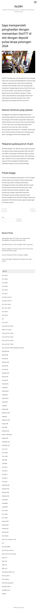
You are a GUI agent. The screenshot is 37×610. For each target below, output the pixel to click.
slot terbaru (5, 536)
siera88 (4, 593)
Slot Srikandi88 (6, 546)
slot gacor (5, 293)
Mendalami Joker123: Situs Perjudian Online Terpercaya (17, 244)
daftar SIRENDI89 (7, 434)
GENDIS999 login (29, 88)
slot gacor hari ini (7, 297)
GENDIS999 (5, 384)
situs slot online (6, 304)
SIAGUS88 (4, 387)
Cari (3, 217)
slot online (5, 275)
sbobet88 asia (6, 442)
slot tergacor (5, 579)
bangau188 (5, 409)
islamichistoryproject (8, 583)
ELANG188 (5, 358)
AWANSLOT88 (6, 413)
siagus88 (4, 405)
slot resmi (4, 449)
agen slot (4, 557)
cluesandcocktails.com (8, 572)
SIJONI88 (4, 427)
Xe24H (18, 6)
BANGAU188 (5, 351)
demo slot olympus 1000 (9, 539)
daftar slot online (7, 329)
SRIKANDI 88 (5, 485)
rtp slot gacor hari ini (8, 550)
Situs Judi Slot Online (7, 326)
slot (3, 319)
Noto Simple (20, 607)
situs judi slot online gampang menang (13, 348)
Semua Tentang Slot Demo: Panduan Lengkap (15, 255)
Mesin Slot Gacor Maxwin (9, 554)
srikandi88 (4, 499)
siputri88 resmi (6, 590)
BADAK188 (5, 355)
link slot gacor (6, 575)
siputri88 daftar (6, 586)
